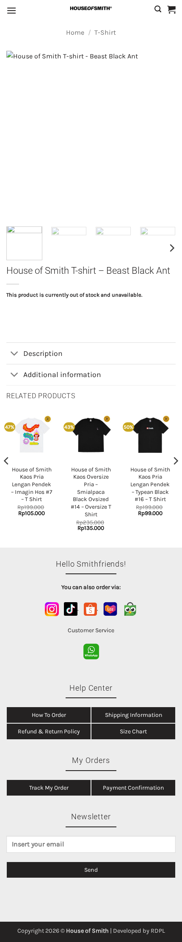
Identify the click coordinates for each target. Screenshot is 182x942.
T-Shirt (105, 32)
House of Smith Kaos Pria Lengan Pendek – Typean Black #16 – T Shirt (150, 484)
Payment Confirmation (133, 787)
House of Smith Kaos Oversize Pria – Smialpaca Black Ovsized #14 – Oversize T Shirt (91, 492)
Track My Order (49, 787)
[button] (11, 10)
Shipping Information (133, 715)
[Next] (161, 135)
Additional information (62, 374)
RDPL (158, 930)
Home (75, 32)
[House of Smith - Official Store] (91, 8)
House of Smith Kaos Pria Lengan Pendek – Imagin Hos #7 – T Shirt (31, 484)
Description (43, 353)
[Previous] (20, 135)
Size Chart (133, 731)
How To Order (49, 715)
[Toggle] (14, 354)
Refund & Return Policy (49, 731)
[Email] (91, 847)
